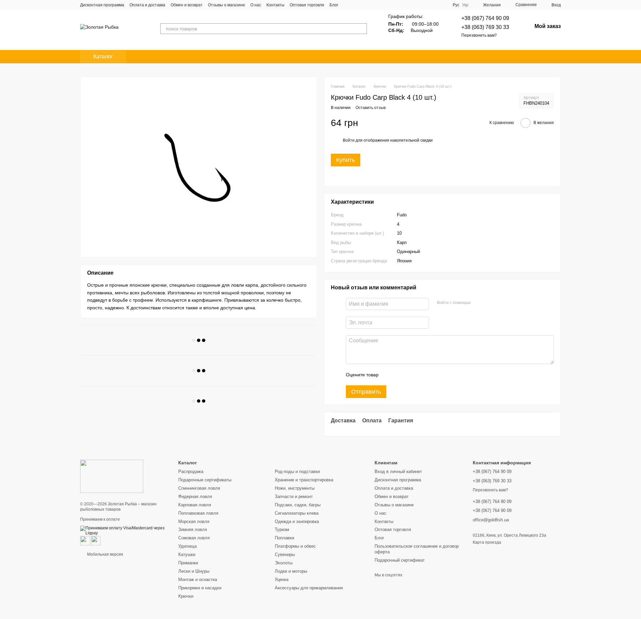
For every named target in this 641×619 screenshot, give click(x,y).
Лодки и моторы (291, 571)
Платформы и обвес (295, 546)
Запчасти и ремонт (294, 496)
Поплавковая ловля (198, 513)
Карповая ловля (194, 504)
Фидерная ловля (195, 496)
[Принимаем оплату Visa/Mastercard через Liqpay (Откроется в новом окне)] (124, 530)
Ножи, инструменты (294, 488)
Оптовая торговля (307, 5)
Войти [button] (349, 140)
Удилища (187, 546)
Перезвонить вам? (479, 35)
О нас (255, 5)
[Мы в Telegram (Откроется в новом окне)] (434, 5)
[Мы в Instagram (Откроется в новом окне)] (426, 5)
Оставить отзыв (371, 107)
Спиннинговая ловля (199, 488)
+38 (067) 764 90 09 (485, 18)
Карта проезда (487, 542)
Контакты (275, 5)
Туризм (282, 529)
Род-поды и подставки (297, 471)
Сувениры (285, 554)
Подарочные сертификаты (204, 479)
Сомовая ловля (194, 537)
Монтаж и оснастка (197, 579)
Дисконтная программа (102, 5)
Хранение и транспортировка (304, 479)
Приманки (188, 562)
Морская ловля (193, 521)
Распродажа (190, 471)
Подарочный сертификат (400, 560)
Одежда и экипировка (297, 521)
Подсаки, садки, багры (297, 504)
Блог (334, 5)
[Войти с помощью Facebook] (478, 303)
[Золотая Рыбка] (111, 476)
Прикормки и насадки (199, 587)
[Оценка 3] (411, 375)
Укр (465, 5)
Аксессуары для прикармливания (309, 587)
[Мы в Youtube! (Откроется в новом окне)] (418, 5)
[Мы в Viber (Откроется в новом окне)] (442, 5)
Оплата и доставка (147, 5)
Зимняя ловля (192, 529)
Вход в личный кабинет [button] (398, 471)
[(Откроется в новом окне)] (85, 540)
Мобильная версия (104, 554)
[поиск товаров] (361, 28)
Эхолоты (283, 562)
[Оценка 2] (400, 375)
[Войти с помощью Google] (489, 303)
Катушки (186, 554)
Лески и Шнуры (193, 571)
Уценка (281, 579)
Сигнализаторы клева (296, 513)
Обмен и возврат (187, 5)
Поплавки (284, 537)
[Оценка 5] (432, 375)
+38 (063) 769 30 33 (485, 27)
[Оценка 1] (389, 375)
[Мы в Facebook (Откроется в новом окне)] (410, 5)
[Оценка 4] (421, 375)
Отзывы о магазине (226, 5)
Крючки (185, 596)
